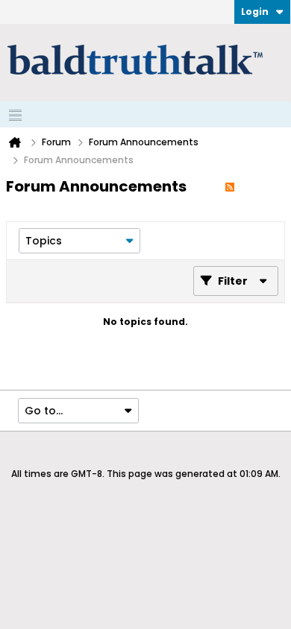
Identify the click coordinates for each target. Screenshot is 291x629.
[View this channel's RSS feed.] (229, 186)
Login (255, 11)
